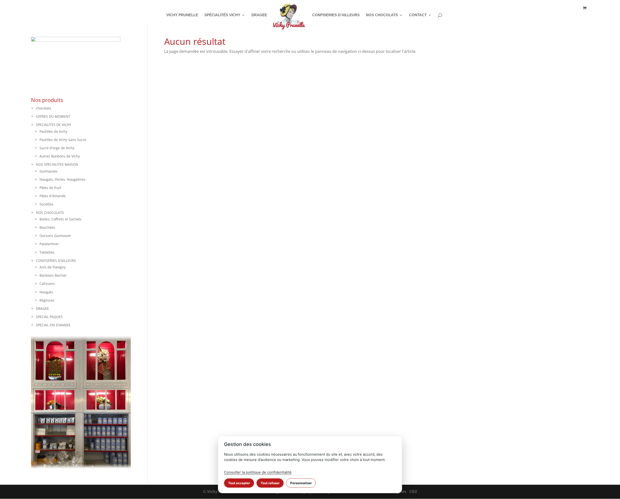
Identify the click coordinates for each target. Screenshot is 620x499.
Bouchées (47, 227)
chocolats (43, 108)
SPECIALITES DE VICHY (53, 124)
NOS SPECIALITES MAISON (57, 164)
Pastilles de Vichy (53, 131)
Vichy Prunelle (182, 15)
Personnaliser (301, 483)
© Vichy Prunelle (219, 491)
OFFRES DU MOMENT (53, 116)
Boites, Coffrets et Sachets (60, 219)
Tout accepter (239, 483)
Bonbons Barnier (53, 275)
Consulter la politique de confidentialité (258, 472)
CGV (413, 491)
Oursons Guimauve (55, 235)
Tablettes (46, 252)
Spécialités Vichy (222, 15)
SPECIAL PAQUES (49, 316)
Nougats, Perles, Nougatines (62, 179)
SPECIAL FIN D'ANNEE (53, 325)
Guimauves (48, 171)
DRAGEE (259, 15)
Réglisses (46, 300)
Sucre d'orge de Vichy (56, 148)
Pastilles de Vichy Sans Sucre (62, 139)
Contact (418, 15)
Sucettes (46, 204)
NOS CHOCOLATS (382, 15)
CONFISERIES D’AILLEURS (336, 15)
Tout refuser (270, 483)
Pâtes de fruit (50, 187)
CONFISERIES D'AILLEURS (56, 260)
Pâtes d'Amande (52, 196)
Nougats (46, 292)
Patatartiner (49, 244)
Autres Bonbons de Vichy (59, 156)
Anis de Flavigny (52, 267)
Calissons (47, 283)
